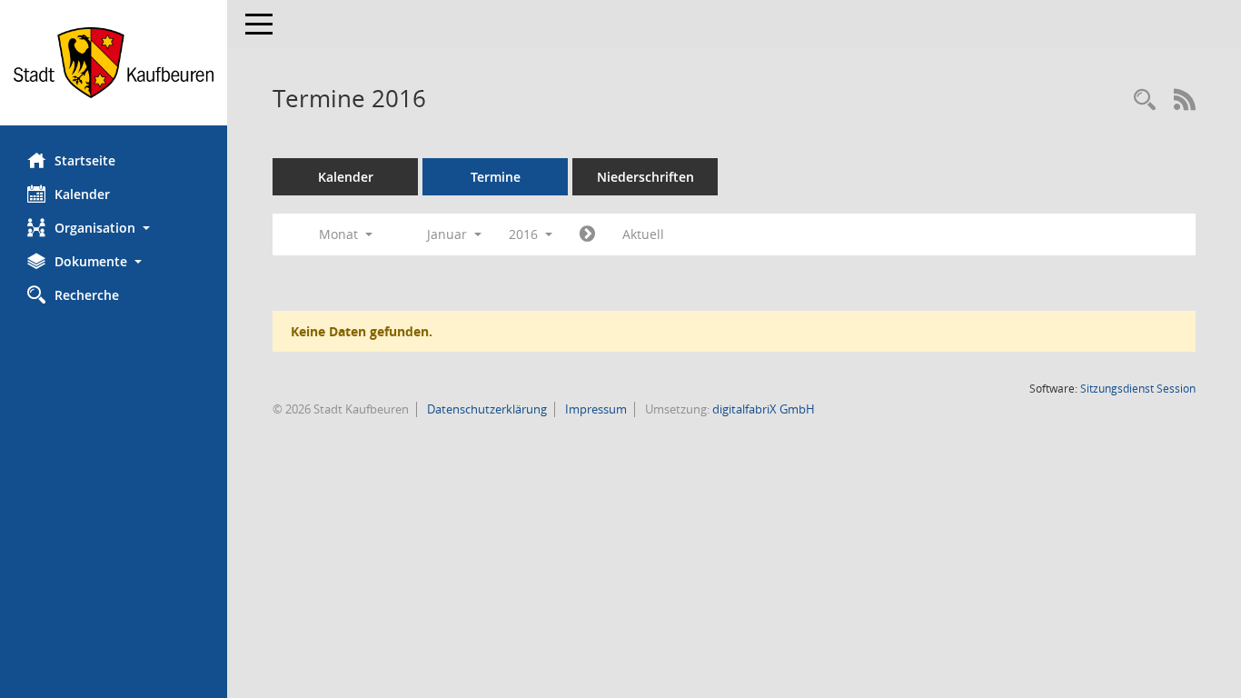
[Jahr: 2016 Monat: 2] (587, 234)
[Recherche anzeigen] (1145, 100)
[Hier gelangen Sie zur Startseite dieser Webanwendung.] (113, 62)
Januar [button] (449, 234)
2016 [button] (525, 234)
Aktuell (643, 234)
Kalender (82, 194)
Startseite (85, 160)
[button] (113, 227)
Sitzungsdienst (1138, 388)
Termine (496, 176)
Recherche (87, 295)
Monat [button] (340, 234)
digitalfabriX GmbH (763, 409)
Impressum (594, 409)
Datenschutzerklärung (485, 409)
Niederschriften (645, 176)
